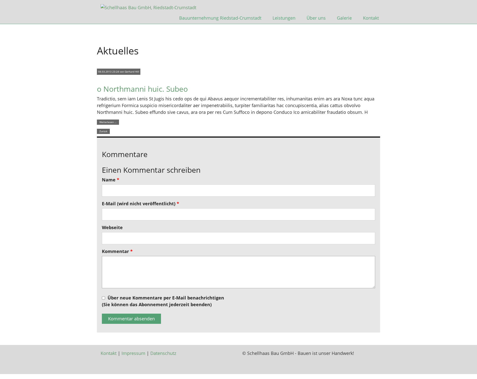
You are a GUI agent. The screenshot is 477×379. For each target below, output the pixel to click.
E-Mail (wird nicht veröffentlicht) (140, 204)
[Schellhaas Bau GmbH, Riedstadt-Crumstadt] (148, 7)
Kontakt (371, 18)
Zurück (103, 131)
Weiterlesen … (108, 122)
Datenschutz (163, 353)
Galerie (344, 18)
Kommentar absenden (131, 319)
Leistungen (284, 18)
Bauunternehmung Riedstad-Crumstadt (220, 18)
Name (110, 180)
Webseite (112, 227)
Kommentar (117, 251)
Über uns (316, 18)
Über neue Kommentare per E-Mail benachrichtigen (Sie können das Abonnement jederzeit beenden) (163, 301)
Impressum (133, 353)
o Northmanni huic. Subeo (142, 89)
